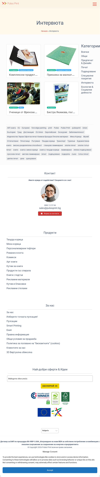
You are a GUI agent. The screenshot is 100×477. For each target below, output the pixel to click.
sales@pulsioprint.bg (50, 208)
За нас (10, 312)
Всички (85, 51)
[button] (95, 4)
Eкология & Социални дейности (87, 89)
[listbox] (50, 430)
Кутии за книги (15, 266)
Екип (9, 330)
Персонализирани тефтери (21, 248)
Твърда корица (15, 239)
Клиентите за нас (16, 347)
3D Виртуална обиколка (19, 352)
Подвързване (87, 71)
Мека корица (14, 244)
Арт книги (12, 261)
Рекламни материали (18, 279)
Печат (84, 67)
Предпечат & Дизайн (87, 61)
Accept (50, 470)
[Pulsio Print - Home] (10, 3)
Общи (84, 56)
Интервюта (87, 82)
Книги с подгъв (15, 275)
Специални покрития (87, 77)
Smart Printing (14, 325)
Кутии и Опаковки (16, 283)
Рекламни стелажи (17, 288)
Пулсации (12, 321)
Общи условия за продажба (21, 339)
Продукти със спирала (19, 270)
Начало (44, 31)
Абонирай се (50, 386)
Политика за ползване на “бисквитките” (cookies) (33, 343)
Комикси (11, 257)
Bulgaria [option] (45, 431)
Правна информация (18, 334)
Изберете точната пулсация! (22, 316)
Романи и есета (15, 252)
